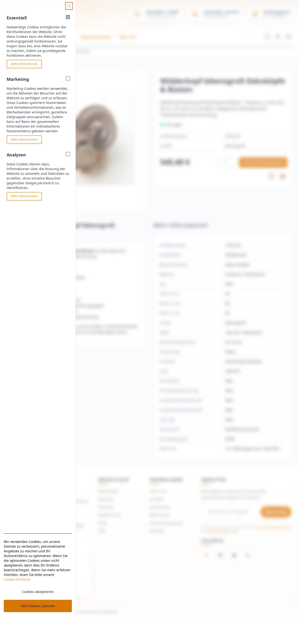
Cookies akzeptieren (38, 591)
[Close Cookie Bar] (69, 6)
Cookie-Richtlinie (17, 579)
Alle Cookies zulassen (38, 606)
